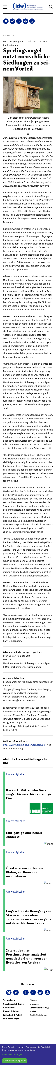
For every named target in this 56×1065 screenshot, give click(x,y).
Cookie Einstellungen (38, 1015)
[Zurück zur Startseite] (28, 6)
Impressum (34, 1004)
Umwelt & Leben (11, 1011)
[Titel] (6, 21)
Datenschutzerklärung (39, 1007)
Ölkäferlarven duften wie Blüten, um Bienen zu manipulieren (25, 872)
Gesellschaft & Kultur (13, 1003)
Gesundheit (8, 1007)
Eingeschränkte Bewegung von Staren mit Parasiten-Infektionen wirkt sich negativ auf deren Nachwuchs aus (29, 917)
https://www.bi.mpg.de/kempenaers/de (24, 744)
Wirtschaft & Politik (12, 1015)
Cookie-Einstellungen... (12, 1054)
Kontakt (33, 1011)
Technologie (9, 1000)
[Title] (19, 21)
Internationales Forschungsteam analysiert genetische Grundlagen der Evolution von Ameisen (26, 956)
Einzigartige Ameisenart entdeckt (24, 835)
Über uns (33, 1000)
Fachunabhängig (11, 1018)
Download (37, 128)
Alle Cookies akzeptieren (14, 1060)
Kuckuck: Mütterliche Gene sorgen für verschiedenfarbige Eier (28, 794)
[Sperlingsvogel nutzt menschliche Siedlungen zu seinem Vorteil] (12, 21)
